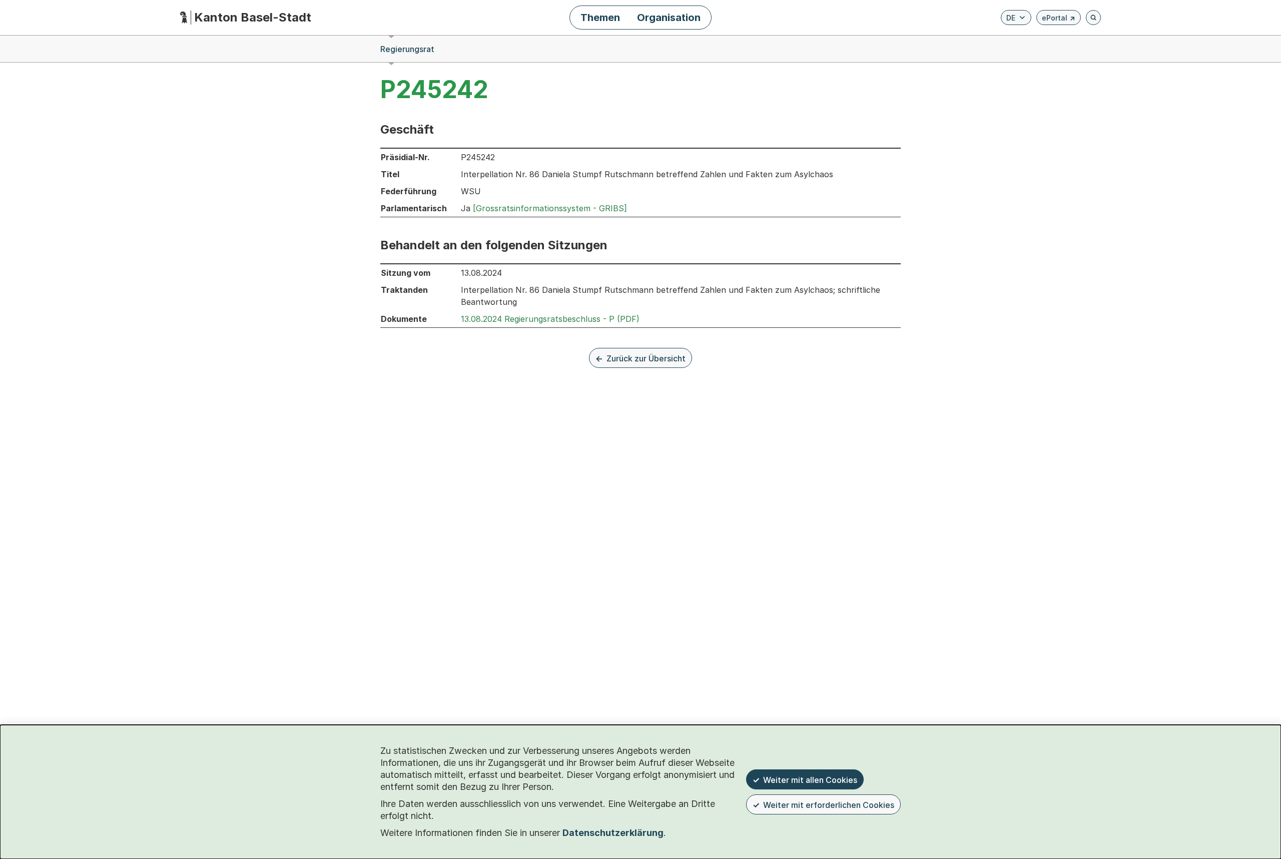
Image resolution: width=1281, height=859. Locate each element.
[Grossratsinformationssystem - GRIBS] (550, 208)
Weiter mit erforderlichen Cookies (828, 805)
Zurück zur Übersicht (646, 358)
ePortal (1058, 19)
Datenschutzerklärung (613, 832)
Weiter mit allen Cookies (810, 780)
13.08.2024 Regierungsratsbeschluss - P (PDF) (550, 319)
